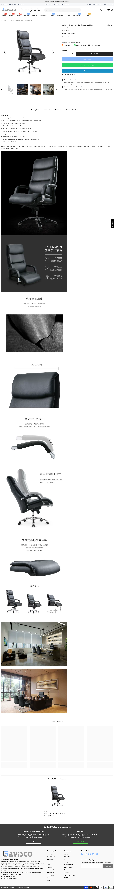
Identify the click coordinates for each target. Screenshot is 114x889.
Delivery (95, 4)
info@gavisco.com (20, 4)
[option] (29, 52)
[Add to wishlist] (73, 54)
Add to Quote (87, 59)
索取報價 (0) (112, 224)
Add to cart (94, 53)
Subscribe (108, 866)
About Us (89, 4)
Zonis (68, 28)
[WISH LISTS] (104, 10)
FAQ (105, 4)
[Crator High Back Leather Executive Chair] (57, 796)
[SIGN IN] (101, 10)
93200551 (10, 4)
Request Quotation (72, 110)
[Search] (62, 10)
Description (35, 110)
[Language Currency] (112, 10)
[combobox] (64, 10)
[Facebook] (82, 854)
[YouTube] (93, 854)
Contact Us (110, 4)
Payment (100, 4)
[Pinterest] (89, 854)
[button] (4, 52)
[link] (14, 765)
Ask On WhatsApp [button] (88, 65)
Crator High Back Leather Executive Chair (56, 813)
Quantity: (64, 50)
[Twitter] (97, 854)
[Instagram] (86, 854)
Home (2, 20)
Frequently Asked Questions (52, 110)
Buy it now (87, 71)
